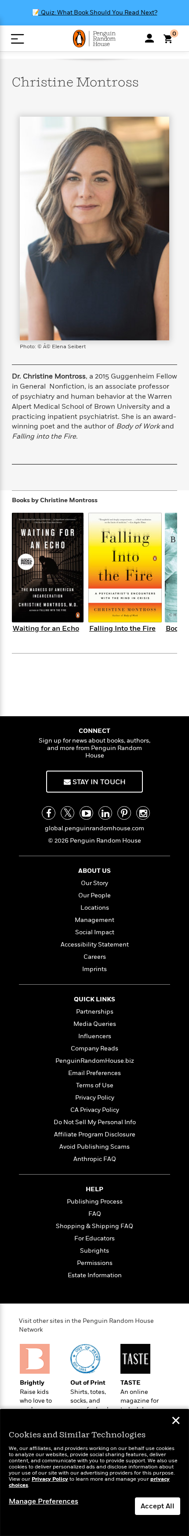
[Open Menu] (17, 39)
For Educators (94, 1238)
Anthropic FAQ (94, 1159)
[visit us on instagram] (143, 813)
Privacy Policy (94, 1097)
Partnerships (94, 1011)
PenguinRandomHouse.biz (94, 1061)
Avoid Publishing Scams (94, 1147)
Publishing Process (95, 1201)
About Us (94, 871)
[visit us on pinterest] (124, 813)
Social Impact (94, 932)
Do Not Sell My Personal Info (95, 1122)
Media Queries (94, 1024)
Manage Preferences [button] (43, 1501)
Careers (95, 957)
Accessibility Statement (95, 944)
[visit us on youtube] (86, 813)
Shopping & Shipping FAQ (94, 1226)
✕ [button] (176, 1421)
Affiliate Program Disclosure (94, 1134)
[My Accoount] (149, 38)
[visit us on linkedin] (105, 813)
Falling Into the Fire (122, 628)
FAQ (94, 1214)
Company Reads (94, 1048)
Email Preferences (94, 1073)
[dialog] (94, 1472)
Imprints (94, 969)
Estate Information (95, 1275)
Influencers (94, 1036)
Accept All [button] (157, 1506)
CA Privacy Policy (94, 1110)
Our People (94, 895)
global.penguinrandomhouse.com (94, 828)
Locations (94, 908)
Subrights (94, 1251)
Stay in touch (98, 782)
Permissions (95, 1263)
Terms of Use (94, 1085)
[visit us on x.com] (67, 813)
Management (94, 920)
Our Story (94, 883)
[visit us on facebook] (48, 813)
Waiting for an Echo (46, 628)
